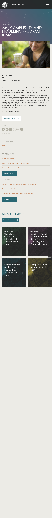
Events (9, 24)
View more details (9, 119)
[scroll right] (50, 258)
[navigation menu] (47, 5)
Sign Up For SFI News (8, 133)
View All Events (8, 220)
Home (4, 24)
